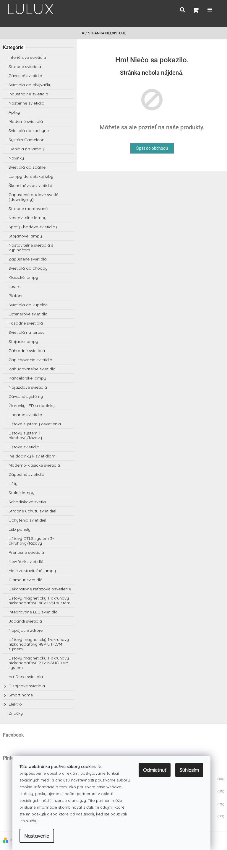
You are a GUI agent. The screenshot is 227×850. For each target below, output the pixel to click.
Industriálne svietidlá (28, 94)
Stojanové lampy (25, 236)
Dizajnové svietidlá (27, 685)
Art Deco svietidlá (26, 676)
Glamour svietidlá (26, 579)
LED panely (19, 529)
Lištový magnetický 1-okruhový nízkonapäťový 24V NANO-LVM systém (39, 662)
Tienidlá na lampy (26, 149)
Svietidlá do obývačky (30, 84)
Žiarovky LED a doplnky (32, 405)
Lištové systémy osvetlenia (35, 423)
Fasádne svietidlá (26, 323)
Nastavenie (37, 836)
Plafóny (16, 295)
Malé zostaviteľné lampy (32, 570)
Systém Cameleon (26, 139)
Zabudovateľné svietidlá (32, 369)
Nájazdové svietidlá (28, 387)
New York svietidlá (26, 561)
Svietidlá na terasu (27, 332)
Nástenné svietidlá (26, 103)
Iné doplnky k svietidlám (32, 456)
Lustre (14, 286)
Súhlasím (189, 770)
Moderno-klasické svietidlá (34, 465)
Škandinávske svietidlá (30, 185)
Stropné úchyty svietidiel (32, 511)
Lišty (13, 483)
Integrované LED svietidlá (33, 612)
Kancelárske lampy (27, 378)
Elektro (15, 704)
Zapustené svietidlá (28, 259)
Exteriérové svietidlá (28, 314)
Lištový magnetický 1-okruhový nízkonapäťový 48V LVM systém (39, 600)
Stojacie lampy (23, 341)
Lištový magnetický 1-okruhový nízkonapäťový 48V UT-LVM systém (39, 644)
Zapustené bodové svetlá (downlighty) (34, 197)
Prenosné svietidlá (26, 552)
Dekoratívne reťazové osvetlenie (40, 589)
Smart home (21, 695)
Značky (16, 713)
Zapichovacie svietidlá (30, 359)
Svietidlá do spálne (27, 167)
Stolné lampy (21, 492)
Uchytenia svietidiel (27, 520)
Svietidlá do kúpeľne (28, 304)
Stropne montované (28, 208)
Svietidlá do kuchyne (29, 130)
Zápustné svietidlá (26, 474)
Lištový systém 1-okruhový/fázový (25, 435)
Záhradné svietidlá (27, 350)
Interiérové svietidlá (27, 57)
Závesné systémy (26, 396)
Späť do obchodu (152, 148)
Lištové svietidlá (24, 447)
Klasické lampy (23, 277)
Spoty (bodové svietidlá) (33, 226)
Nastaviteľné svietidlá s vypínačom (31, 247)
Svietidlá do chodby (28, 268)
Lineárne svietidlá (25, 414)
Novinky (16, 158)
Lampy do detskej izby (31, 176)
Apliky (14, 112)
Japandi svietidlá (25, 621)
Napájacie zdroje (26, 630)
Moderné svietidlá (26, 121)
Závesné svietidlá (25, 75)
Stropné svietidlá (25, 66)
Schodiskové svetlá (27, 501)
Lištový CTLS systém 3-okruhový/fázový (31, 541)
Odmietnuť (154, 770)
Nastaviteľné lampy (27, 217)
